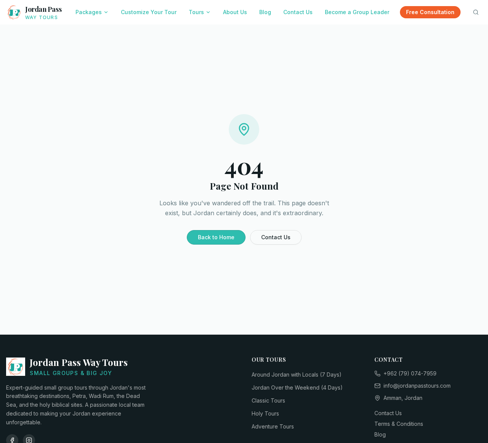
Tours (196, 12)
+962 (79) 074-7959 (410, 373)
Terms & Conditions (398, 423)
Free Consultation (430, 12)
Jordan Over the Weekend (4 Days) (297, 387)
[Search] (476, 12)
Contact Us (298, 12)
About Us (235, 12)
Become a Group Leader (357, 12)
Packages (88, 12)
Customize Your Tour (149, 12)
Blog (265, 12)
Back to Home (216, 237)
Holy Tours (265, 413)
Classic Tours (268, 400)
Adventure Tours (273, 426)
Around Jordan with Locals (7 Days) (297, 374)
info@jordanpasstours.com (417, 385)
